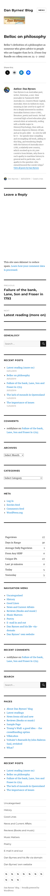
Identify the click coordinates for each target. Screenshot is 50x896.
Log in (10, 501)
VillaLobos (12, 736)
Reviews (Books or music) (21, 720)
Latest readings (15, 712)
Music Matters (14, 614)
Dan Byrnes (13, 179)
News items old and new (20, 716)
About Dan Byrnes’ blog (20, 708)
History (11, 599)
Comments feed (15, 508)
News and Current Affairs (20, 607)
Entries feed (13, 504)
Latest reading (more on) (20, 367)
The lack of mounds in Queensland (26, 394)
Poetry (10, 618)
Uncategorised (15, 595)
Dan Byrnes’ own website (20, 634)
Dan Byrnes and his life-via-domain (23, 857)
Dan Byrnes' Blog (18, 10)
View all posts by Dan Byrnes (26, 168)
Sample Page (14, 724)
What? (10, 747)
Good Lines (38, 179)
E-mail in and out (16, 622)
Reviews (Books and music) (22, 611)
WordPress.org (15, 512)
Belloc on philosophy (18, 375)
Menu (41, 10)
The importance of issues (20, 402)
